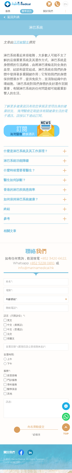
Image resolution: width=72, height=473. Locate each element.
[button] (65, 11)
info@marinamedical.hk (36, 268)
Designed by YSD (12, 462)
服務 (7, 11)
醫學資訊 (27, 11)
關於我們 (48, 11)
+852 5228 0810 (42, 263)
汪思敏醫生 (21, 42)
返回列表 (13, 17)
